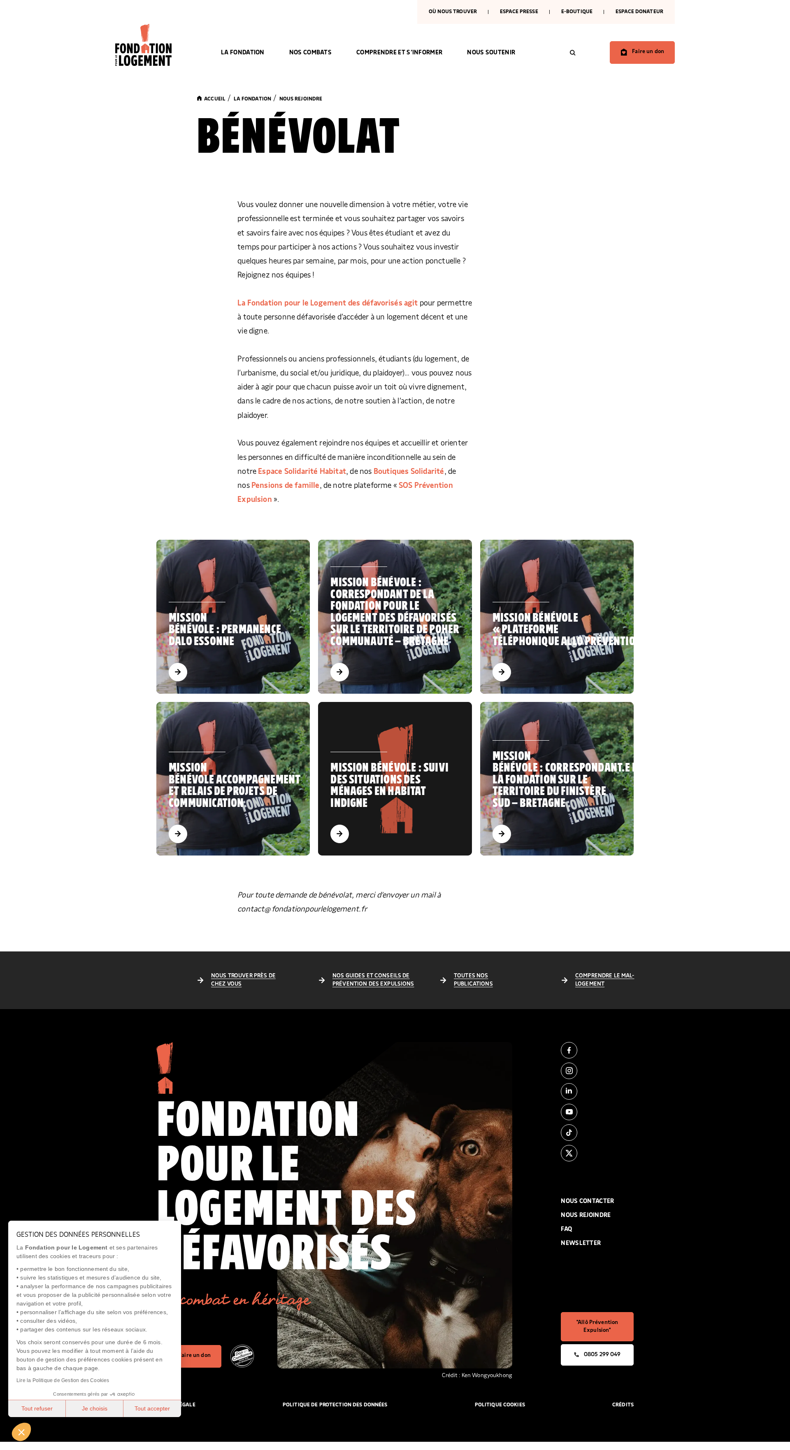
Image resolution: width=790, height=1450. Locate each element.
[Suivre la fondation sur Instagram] (597, 1071)
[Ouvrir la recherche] (572, 53)
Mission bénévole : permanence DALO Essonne (225, 630)
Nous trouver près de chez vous (243, 980)
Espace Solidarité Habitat (302, 472)
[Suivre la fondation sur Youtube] (597, 1112)
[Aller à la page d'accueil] (155, 45)
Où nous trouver (453, 11)
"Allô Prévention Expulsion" (597, 1326)
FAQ (566, 1229)
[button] (21, 1432)
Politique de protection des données (335, 1405)
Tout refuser (37, 1408)
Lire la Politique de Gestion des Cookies (62, 1380)
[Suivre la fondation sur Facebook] (597, 1050)
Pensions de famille (285, 486)
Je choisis (94, 1408)
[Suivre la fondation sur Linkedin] (597, 1091)
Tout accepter (152, 1408)
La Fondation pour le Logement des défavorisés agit (328, 303)
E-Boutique (576, 11)
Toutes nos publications (473, 980)
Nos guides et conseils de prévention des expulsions (373, 980)
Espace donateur (639, 11)
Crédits (623, 1405)
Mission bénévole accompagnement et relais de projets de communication (234, 785)
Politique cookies (500, 1405)
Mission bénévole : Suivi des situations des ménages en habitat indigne (389, 785)
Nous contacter (587, 1201)
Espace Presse (519, 11)
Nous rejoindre (586, 1215)
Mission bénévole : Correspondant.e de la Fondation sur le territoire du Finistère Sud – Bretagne (568, 779)
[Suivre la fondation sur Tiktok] (597, 1132)
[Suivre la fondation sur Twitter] (597, 1153)
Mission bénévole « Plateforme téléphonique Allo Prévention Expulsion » (598, 630)
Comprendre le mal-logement (604, 980)
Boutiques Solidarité (409, 472)
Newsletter (581, 1243)
